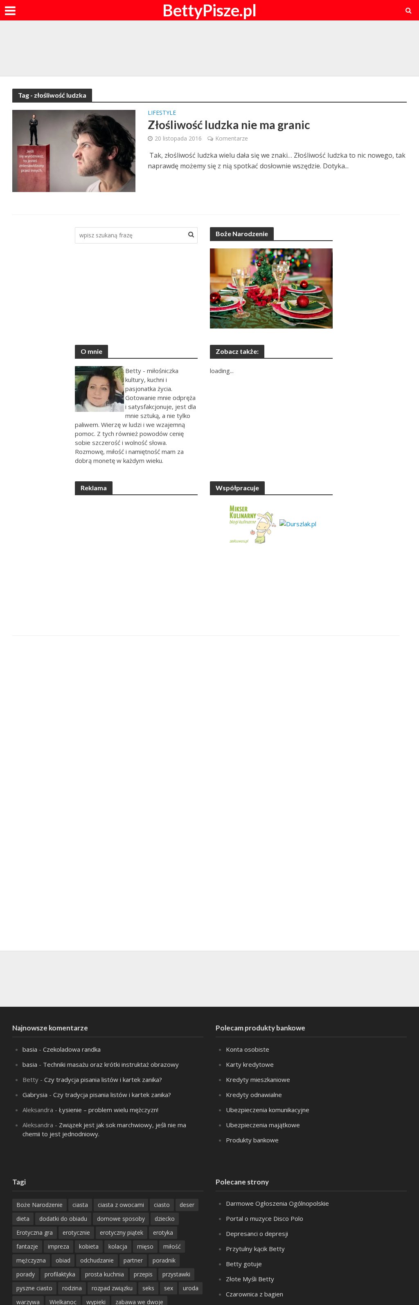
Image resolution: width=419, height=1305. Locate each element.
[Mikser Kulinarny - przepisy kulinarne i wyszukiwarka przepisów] (252, 523)
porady (25, 1274)
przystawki (176, 1274)
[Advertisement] (209, 47)
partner (133, 1260)
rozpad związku (112, 1288)
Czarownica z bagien (254, 1294)
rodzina (72, 1288)
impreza (58, 1246)
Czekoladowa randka (72, 1049)
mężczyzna (31, 1260)
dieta (22, 1218)
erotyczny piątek (121, 1232)
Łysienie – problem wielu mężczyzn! (108, 1110)
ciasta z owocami (121, 1205)
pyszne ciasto (34, 1288)
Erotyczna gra (34, 1232)
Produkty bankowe (252, 1140)
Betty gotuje (244, 1264)
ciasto (162, 1205)
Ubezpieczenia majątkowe (263, 1125)
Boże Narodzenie (39, 1205)
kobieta (89, 1246)
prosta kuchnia (104, 1274)
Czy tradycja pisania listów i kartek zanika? (103, 1079)
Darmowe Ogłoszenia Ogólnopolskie (277, 1203)
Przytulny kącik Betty (255, 1249)
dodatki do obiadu (63, 1218)
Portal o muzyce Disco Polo (264, 1218)
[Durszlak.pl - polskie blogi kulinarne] (297, 523)
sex (168, 1288)
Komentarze (231, 138)
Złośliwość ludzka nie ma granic (229, 125)
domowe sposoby (121, 1218)
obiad (63, 1260)
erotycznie (76, 1232)
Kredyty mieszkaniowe (258, 1079)
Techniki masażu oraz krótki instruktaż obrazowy (111, 1064)
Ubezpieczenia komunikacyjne (267, 1110)
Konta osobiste (247, 1049)
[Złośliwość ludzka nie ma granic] (73, 150)
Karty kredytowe (250, 1064)
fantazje (27, 1246)
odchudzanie (97, 1260)
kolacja (117, 1246)
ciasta (80, 1205)
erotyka (163, 1232)
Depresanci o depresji (257, 1233)
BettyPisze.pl (209, 10)
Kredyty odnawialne (254, 1094)
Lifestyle (162, 113)
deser (187, 1205)
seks (148, 1288)
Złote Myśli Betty (250, 1279)
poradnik (164, 1260)
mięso (145, 1246)
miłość (172, 1246)
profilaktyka (60, 1274)
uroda (190, 1288)
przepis (143, 1274)
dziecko (165, 1218)
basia (30, 1049)
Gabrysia (35, 1094)
